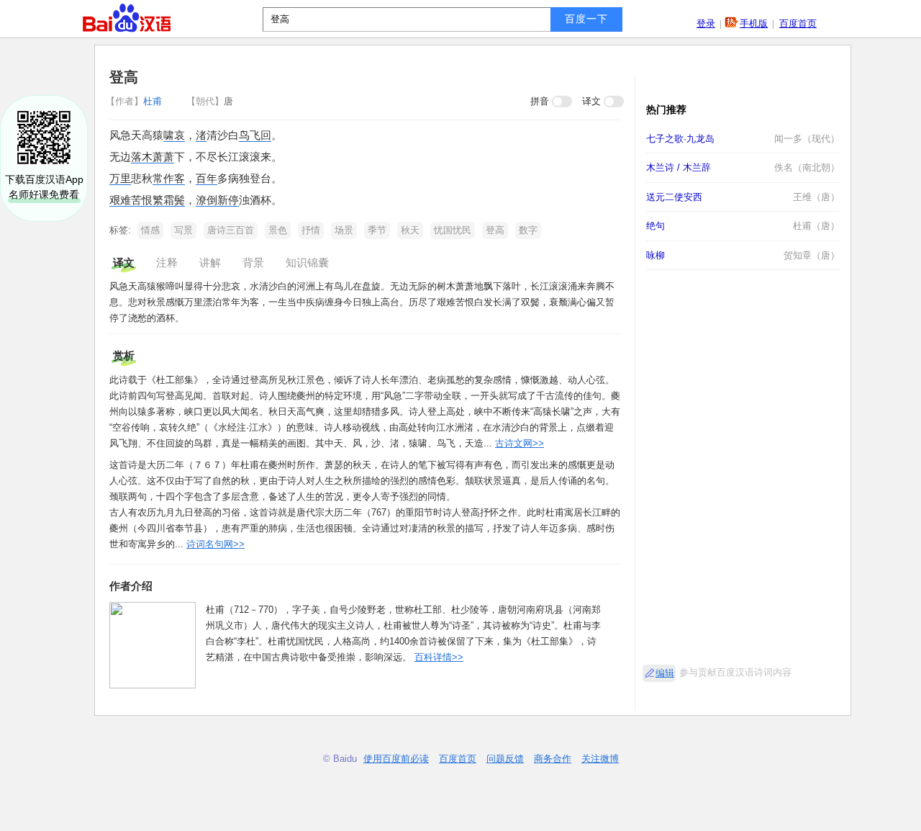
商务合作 (552, 758)
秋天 (410, 230)
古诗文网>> (519, 443)
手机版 (754, 23)
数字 (528, 230)
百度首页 (798, 23)
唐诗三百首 (230, 230)
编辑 (664, 673)
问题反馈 (505, 758)
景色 (277, 230)
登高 (495, 230)
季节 (377, 230)
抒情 (310, 230)
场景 (344, 230)
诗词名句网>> (215, 544)
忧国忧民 (452, 230)
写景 (183, 230)
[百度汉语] (127, 18)
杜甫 (135, 101)
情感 (150, 230)
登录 (706, 23)
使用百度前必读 (396, 758)
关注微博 (600, 758)
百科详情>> (438, 657)
